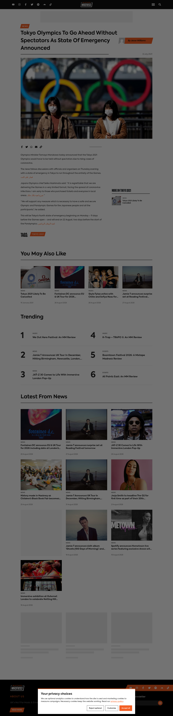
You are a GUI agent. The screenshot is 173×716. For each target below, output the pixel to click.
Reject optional (95, 708)
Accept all (126, 708)
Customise (111, 708)
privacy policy (117, 701)
